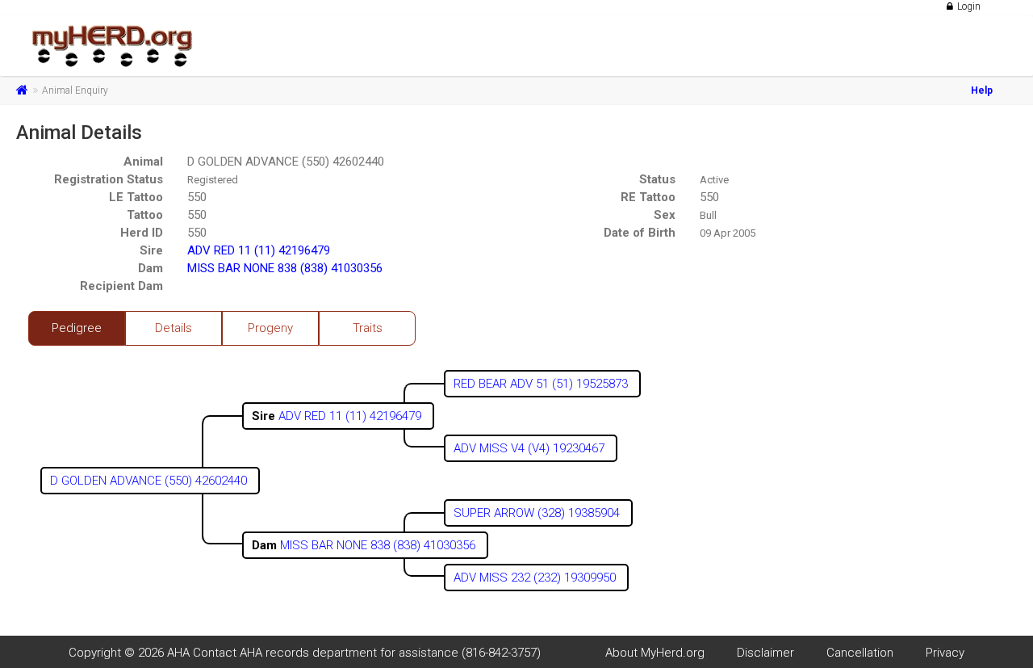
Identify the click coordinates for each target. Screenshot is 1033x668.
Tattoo (145, 215)
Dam (150, 268)
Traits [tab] (368, 328)
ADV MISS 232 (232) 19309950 (536, 577)
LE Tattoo (136, 197)
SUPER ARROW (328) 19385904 (538, 513)
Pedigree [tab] (77, 328)
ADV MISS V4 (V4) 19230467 (531, 448)
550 (197, 197)
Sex (664, 215)
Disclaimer (765, 652)
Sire (151, 250)
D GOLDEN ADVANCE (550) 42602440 (285, 161)
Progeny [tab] (270, 328)
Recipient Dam (121, 286)
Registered (212, 180)
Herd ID (141, 232)
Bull (708, 215)
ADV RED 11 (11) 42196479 (258, 250)
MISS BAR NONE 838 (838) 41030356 (285, 268)
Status (657, 179)
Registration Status (108, 179)
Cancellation (859, 652)
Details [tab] (173, 328)
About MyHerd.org (655, 652)
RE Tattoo (648, 197)
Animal (143, 161)
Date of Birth (639, 232)
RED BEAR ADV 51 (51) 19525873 (542, 383)
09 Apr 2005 (727, 233)
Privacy (945, 652)
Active (714, 180)
